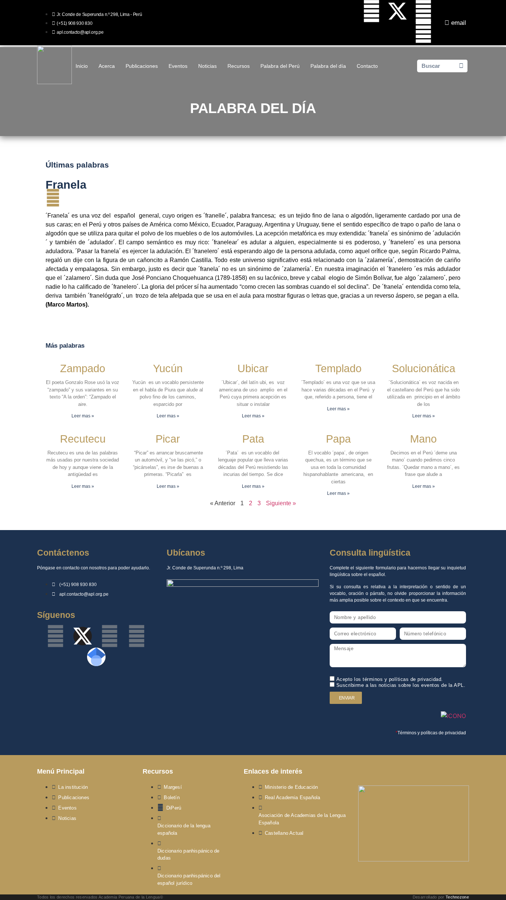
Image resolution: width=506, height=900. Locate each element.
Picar (168, 439)
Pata (253, 439)
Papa (338, 439)
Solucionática (423, 368)
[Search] (461, 66)
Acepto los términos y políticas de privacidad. (389, 679)
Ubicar (253, 368)
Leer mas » (82, 415)
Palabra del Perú (280, 66)
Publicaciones (142, 66)
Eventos (178, 66)
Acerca (107, 66)
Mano (423, 439)
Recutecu (83, 439)
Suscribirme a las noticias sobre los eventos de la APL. (401, 685)
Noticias (207, 66)
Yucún (168, 368)
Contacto (367, 66)
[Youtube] (423, 11)
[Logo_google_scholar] (96, 657)
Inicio (82, 66)
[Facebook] (371, 11)
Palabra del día (328, 66)
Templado (338, 368)
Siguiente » (281, 503)
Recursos (238, 66)
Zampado (82, 368)
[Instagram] (423, 32)
